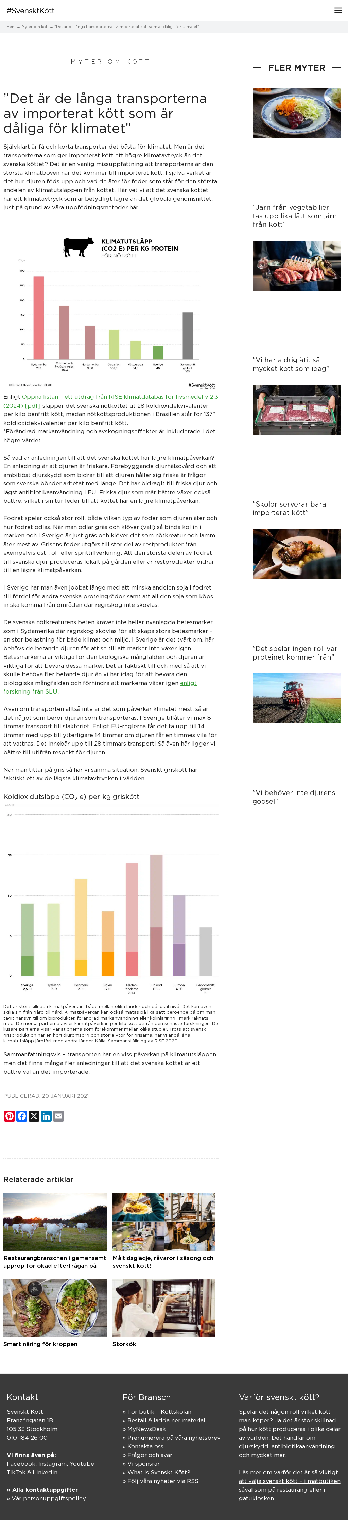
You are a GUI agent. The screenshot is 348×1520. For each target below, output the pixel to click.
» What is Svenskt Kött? (156, 1472)
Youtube (82, 1464)
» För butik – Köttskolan (157, 1411)
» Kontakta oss (143, 1446)
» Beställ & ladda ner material (164, 1420)
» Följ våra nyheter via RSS (160, 1481)
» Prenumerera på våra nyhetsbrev (172, 1438)
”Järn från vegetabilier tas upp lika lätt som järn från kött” (295, 216)
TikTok (16, 1472)
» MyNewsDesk (144, 1429)
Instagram (52, 1464)
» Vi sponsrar (141, 1464)
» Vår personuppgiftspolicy (46, 1498)
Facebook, (22, 1464)
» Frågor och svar (147, 1455)
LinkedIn (45, 1472)
